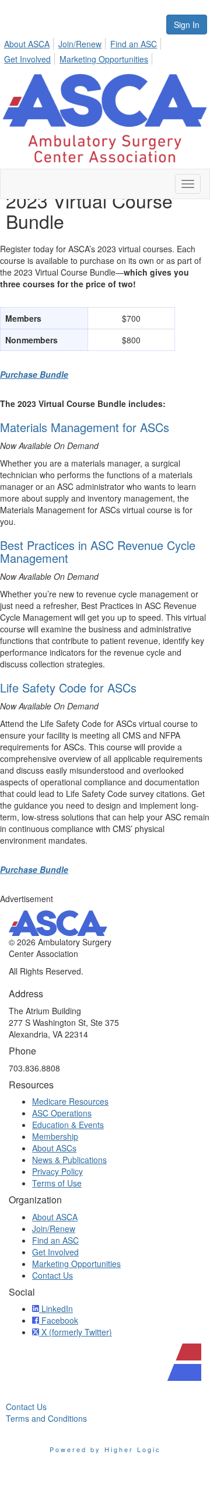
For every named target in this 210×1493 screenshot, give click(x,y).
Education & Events (68, 1124)
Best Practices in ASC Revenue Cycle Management (97, 551)
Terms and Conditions (46, 1418)
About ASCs (54, 1148)
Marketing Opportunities (104, 59)
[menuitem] (30, 42)
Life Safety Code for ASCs (68, 687)
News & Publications (69, 1159)
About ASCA (27, 44)
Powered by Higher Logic (105, 1449)
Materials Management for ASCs (84, 427)
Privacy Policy (57, 1171)
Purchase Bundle (34, 374)
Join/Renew (80, 44)
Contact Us (52, 1275)
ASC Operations (62, 1113)
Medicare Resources (70, 1101)
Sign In (187, 24)
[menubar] (105, 49)
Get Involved (27, 59)
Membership (55, 1136)
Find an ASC (133, 44)
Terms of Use (57, 1183)
